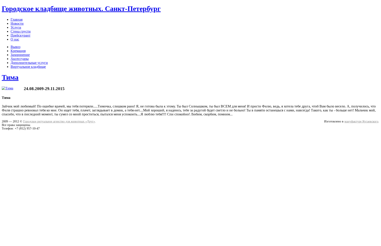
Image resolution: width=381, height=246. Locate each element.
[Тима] (7, 88)
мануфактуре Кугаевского (361, 121)
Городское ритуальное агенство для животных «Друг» (59, 121)
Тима (10, 77)
